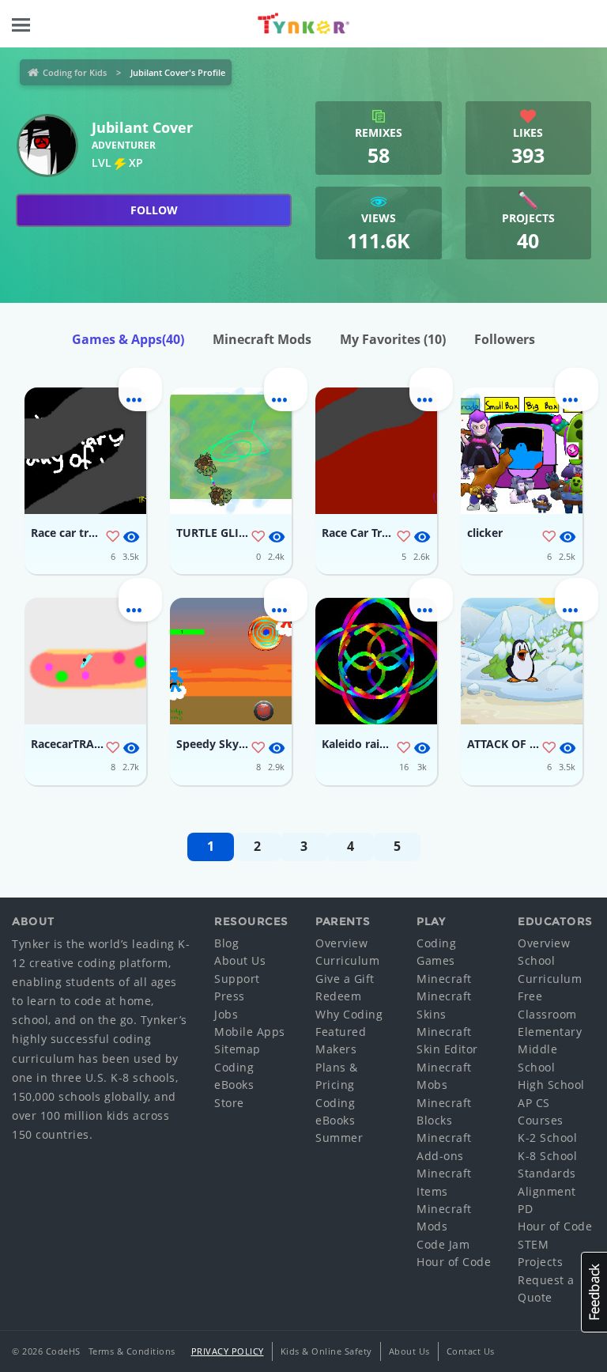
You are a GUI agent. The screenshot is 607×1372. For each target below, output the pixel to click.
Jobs (226, 1014)
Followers (504, 339)
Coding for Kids (75, 72)
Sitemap (237, 1048)
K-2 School (547, 1137)
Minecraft (444, 978)
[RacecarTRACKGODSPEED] (85, 661)
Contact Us (471, 1351)
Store (229, 1102)
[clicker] (521, 450)
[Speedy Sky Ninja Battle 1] (231, 661)
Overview (341, 943)
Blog (226, 943)
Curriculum (347, 960)
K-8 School (547, 1155)
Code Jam (443, 1244)
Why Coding (349, 1014)
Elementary (550, 1031)
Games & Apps (128, 339)
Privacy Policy (227, 1351)
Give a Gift (345, 978)
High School (551, 1084)
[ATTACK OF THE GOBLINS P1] (521, 661)
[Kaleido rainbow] (376, 661)
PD (525, 1208)
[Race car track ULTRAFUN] (85, 450)
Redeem (338, 995)
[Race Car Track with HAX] (376, 450)
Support (237, 978)
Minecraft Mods (262, 339)
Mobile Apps (249, 1031)
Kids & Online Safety (326, 1351)
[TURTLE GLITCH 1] (231, 450)
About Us (240, 960)
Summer (339, 1137)
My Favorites (393, 339)
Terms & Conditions (132, 1351)
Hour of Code (454, 1261)
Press (229, 995)
